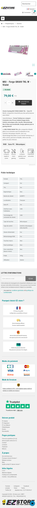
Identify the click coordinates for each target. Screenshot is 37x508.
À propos (5, 453)
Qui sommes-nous (7, 456)
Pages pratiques (8, 435)
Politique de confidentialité (9, 474)
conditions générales (18, 290)
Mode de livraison (9, 380)
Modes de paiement (10, 361)
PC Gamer (5, 421)
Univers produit (8, 418)
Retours (4, 449)
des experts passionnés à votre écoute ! (18, 337)
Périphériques (6, 427)
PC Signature (5, 423)
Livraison (4, 444)
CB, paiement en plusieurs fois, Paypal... (18, 349)
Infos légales (7, 468)
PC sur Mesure (6, 425)
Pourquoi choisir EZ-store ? (13, 300)
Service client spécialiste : (18, 335)
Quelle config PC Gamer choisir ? (11, 464)
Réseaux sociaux (6, 460)
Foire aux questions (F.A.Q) (9, 438)
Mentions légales (6, 472)
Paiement (4, 446)
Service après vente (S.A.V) (9, 440)
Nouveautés (5, 431)
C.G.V (3, 470)
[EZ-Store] (8, 8)
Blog (3, 462)
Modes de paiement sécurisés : (18, 347)
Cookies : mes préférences (9, 476)
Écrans (4, 429)
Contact (4, 442)
